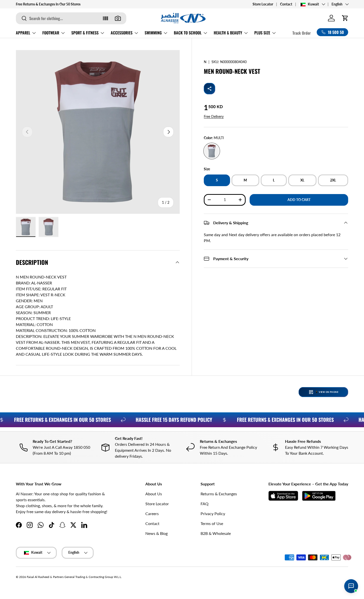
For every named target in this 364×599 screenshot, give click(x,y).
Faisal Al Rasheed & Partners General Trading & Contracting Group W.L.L (74, 577)
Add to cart (299, 200)
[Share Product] (209, 88)
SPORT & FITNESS (85, 33)
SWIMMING (153, 33)
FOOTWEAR (50, 33)
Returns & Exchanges (219, 493)
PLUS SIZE (262, 33)
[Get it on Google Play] (319, 496)
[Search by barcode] (105, 18)
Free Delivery (214, 116)
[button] (345, 18)
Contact (286, 4)
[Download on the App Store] (283, 496)
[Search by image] (118, 18)
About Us (153, 493)
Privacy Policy (213, 513)
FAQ (204, 503)
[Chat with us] (351, 586)
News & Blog (156, 533)
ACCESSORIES (121, 33)
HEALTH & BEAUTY (228, 33)
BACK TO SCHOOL (188, 33)
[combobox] (71, 18)
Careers (152, 513)
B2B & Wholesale (216, 533)
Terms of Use (212, 523)
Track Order (301, 33)
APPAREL (23, 33)
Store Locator (263, 4)
